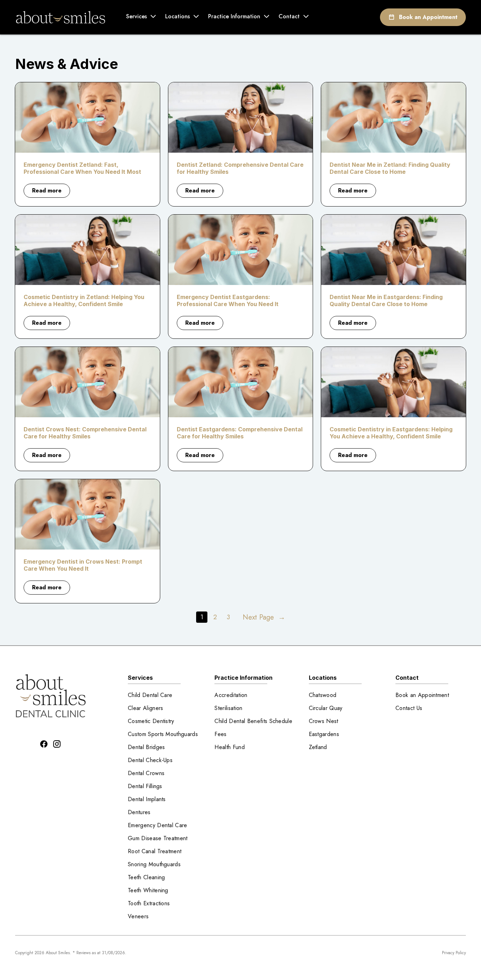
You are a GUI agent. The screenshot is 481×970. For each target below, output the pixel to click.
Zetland (318, 747)
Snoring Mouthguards (154, 864)
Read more (51, 192)
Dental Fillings (145, 786)
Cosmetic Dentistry (151, 721)
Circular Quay (326, 708)
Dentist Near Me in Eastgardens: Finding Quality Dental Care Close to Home (386, 300)
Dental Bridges (146, 747)
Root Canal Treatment (154, 851)
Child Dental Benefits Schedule (253, 721)
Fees (220, 734)
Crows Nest (323, 721)
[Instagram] (56, 744)
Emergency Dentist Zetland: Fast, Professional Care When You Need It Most (82, 168)
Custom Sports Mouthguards (163, 734)
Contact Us (408, 708)
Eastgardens (324, 734)
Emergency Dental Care (157, 825)
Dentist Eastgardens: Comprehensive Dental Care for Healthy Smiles (239, 433)
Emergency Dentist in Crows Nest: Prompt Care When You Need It (83, 565)
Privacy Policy (454, 953)
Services (136, 16)
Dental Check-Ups (150, 760)
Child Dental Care (150, 695)
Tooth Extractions (149, 903)
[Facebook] (43, 744)
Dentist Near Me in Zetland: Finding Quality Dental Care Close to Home (390, 168)
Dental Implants (147, 799)
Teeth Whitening (148, 890)
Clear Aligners (145, 708)
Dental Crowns (146, 773)
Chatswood (323, 695)
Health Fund (229, 747)
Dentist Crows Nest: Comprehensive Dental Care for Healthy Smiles (85, 433)
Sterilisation (228, 708)
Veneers (138, 916)
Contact (289, 16)
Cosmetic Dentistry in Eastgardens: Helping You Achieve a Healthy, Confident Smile (391, 433)
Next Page (264, 617)
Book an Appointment (428, 17)
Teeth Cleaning (146, 877)
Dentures (139, 812)
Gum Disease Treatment (158, 838)
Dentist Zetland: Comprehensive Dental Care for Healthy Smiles (240, 168)
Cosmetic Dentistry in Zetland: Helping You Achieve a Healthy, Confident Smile (84, 300)
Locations (177, 16)
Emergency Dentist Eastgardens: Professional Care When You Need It (228, 300)
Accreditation (230, 695)
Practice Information (234, 16)
